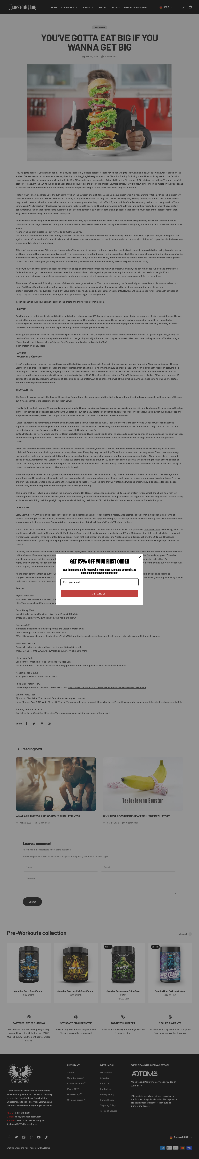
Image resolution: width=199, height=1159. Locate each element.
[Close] (139, 557)
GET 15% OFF (99, 593)
